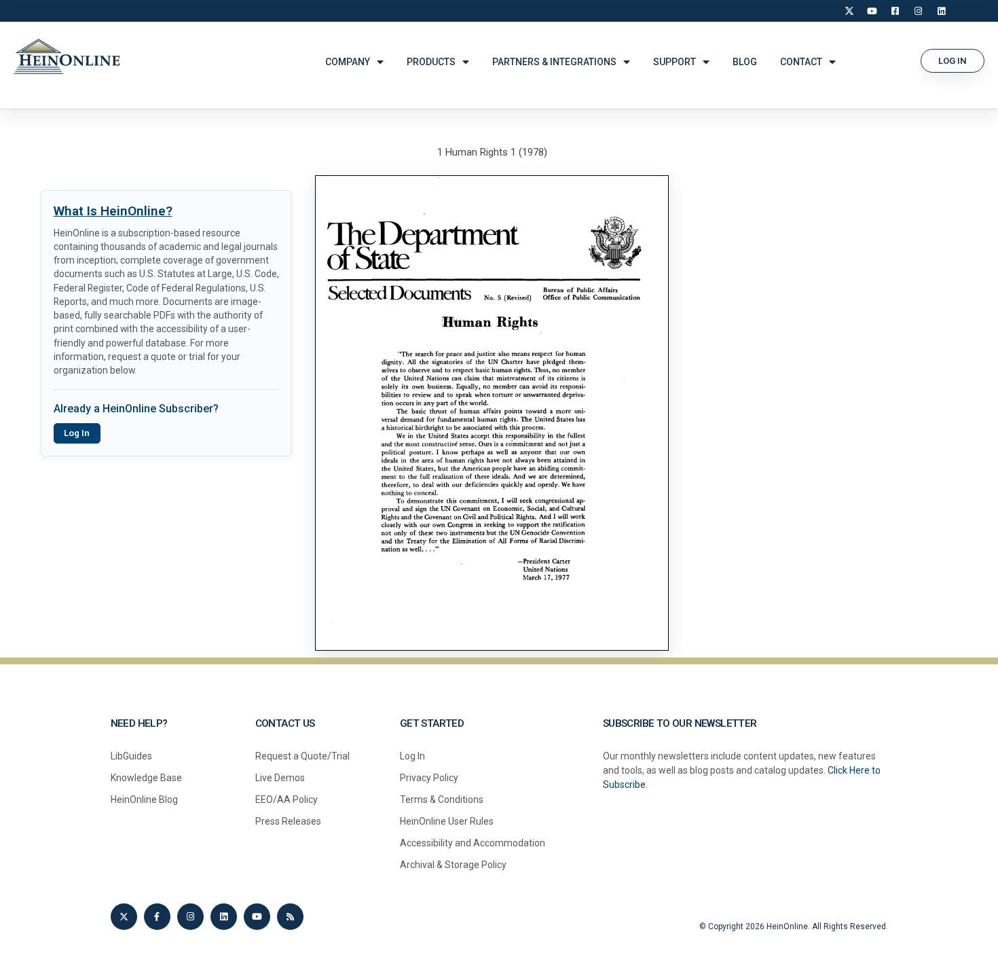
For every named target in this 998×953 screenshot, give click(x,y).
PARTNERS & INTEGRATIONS (554, 61)
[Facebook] (895, 11)
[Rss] (290, 916)
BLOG (745, 61)
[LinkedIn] (941, 11)
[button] (952, 61)
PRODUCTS (431, 61)
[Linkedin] (223, 916)
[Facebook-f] (157, 916)
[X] (849, 11)
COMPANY (347, 61)
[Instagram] (918, 11)
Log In (77, 433)
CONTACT (801, 61)
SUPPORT (674, 61)
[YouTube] (872, 11)
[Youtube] (257, 916)
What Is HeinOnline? (113, 211)
